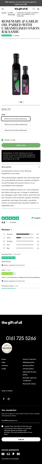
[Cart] (38, 9)
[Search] (34, 9)
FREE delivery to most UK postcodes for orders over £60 (20, 3)
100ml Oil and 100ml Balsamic (15, 130)
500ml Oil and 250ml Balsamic (16, 124)
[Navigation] (4, 9)
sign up (21, 439)
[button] (19, 102)
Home (4, 13)
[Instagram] (8, 399)
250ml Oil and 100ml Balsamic (15, 119)
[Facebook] (4, 399)
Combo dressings (11, 13)
